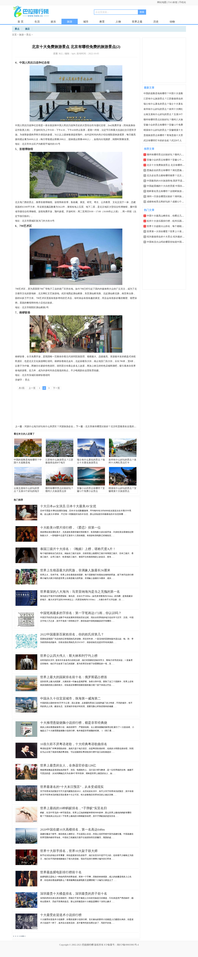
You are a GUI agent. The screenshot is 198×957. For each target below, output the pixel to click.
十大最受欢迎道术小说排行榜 (61, 915)
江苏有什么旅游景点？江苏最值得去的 (163, 98)
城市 (85, 21)
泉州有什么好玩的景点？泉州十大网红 (163, 109)
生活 (37, 21)
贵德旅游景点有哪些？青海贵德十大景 (163, 135)
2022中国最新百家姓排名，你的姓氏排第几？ (72, 634)
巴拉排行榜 (88, 944)
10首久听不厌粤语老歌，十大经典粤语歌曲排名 (73, 744)
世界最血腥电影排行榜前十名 (61, 872)
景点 (28, 34)
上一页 (32, 388)
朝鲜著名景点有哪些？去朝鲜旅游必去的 (168, 191)
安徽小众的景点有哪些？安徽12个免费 (163, 125)
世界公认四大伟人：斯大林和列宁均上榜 (69, 656)
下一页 (56, 388)
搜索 (142, 12)
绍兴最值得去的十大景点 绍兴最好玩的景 (168, 236)
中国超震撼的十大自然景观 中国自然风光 (168, 186)
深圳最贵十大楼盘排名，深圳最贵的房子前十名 (73, 893)
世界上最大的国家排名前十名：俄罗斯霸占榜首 (73, 677)
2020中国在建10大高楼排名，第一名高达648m (72, 829)
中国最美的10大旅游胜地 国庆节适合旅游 (168, 180)
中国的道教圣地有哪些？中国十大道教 (163, 93)
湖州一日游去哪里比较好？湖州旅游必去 (168, 196)
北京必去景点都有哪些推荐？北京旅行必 (168, 175)
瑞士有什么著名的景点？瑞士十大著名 (163, 104)
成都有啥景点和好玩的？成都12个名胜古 (168, 201)
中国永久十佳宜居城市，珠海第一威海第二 (70, 698)
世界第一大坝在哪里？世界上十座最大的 (168, 231)
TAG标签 (172, 2)
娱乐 (53, 21)
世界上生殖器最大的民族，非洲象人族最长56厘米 (75, 570)
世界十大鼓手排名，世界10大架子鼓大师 (69, 851)
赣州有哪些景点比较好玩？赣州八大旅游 (168, 154)
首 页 (20, 21)
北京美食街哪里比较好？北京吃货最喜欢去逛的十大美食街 (115, 426)
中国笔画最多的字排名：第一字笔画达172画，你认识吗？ (80, 613)
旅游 (69, 21)
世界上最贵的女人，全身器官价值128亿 (68, 765)
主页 (14, 34)
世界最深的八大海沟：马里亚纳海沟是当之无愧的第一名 (80, 591)
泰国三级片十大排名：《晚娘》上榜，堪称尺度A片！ (78, 549)
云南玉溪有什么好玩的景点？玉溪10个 (163, 114)
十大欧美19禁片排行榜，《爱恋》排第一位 (70, 527)
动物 (172, 21)
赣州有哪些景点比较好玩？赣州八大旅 (163, 119)
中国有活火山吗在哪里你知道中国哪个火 (168, 242)
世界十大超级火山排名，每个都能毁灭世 (168, 226)
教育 (102, 21)
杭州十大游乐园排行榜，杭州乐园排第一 (168, 221)
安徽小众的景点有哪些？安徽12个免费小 (168, 160)
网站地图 (161, 2)
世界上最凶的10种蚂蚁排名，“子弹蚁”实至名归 (73, 808)
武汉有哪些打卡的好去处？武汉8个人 (162, 140)
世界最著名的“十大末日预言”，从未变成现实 (72, 787)
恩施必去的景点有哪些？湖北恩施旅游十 (168, 170)
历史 (156, 21)
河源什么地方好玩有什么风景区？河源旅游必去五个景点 (53, 426)
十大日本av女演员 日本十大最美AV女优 (68, 506)
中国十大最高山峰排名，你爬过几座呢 (166, 215)
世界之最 (137, 21)
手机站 (182, 2)
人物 (118, 21)
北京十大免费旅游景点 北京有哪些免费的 (168, 165)
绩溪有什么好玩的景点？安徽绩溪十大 (163, 130)
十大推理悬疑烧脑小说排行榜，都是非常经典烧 (73, 723)
